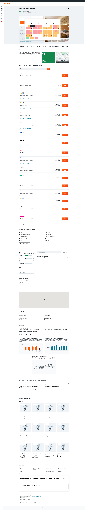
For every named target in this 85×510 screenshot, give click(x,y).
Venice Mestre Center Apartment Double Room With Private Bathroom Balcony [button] (62, 414)
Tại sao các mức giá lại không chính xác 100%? (28, 502)
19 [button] (38, 30)
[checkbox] (24, 281)
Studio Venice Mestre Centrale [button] (50, 432)
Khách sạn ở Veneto (42, 507)
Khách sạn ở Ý (36, 507)
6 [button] (46, 28)
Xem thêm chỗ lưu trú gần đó (64, 401)
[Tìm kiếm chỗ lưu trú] (1, 9)
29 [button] (29, 35)
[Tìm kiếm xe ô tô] (1, 11)
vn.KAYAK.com (21, 507)
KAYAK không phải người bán (25, 499)
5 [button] (38, 26)
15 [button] (51, 30)
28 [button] (26, 35)
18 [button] (36, 30)
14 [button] (26, 30)
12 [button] (38, 28)
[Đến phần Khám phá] (1, 14)
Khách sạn (25, 507)
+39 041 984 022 (22, 13)
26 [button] (38, 33)
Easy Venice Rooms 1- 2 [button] (23, 432)
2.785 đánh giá (26, 11)
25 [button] (36, 33)
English (50, 1)
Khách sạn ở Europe (30, 507)
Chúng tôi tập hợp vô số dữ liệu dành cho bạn (28, 500)
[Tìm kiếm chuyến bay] (1, 7)
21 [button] (26, 33)
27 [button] (40, 33)
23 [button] (31, 33)
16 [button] (31, 30)
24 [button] (33, 33)
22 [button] (29, 33)
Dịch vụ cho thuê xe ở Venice (25, 487)
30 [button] (31, 35)
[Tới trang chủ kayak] (7, 3)
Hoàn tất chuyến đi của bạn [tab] (25, 481)
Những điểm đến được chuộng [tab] (36, 481)
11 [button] (58, 28)
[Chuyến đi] (1, 18)
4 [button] (58, 26)
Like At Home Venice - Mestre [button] (62, 452)
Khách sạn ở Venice (40, 487)
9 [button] (31, 28)
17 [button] (33, 30)
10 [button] (33, 28)
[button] (84, 1)
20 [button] (40, 30)
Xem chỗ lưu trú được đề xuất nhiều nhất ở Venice (61, 440)
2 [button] (31, 26)
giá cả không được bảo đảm (37, 496)
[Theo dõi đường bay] (1, 16)
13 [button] (46, 30)
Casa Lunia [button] (46, 452)
